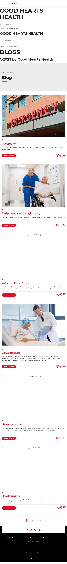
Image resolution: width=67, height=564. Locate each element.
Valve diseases (11, 352)
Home (3, 72)
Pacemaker (9, 143)
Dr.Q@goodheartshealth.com (10, 28)
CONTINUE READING (9, 155)
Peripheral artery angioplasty (21, 213)
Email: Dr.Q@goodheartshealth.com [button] (9, 46)
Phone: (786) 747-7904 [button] (5, 25)
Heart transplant (13, 424)
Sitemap (30, 558)
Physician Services (23, 537)
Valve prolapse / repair (16, 283)
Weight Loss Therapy (11, 537)
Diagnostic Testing (42, 537)
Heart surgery (11, 496)
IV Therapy (32, 537)
